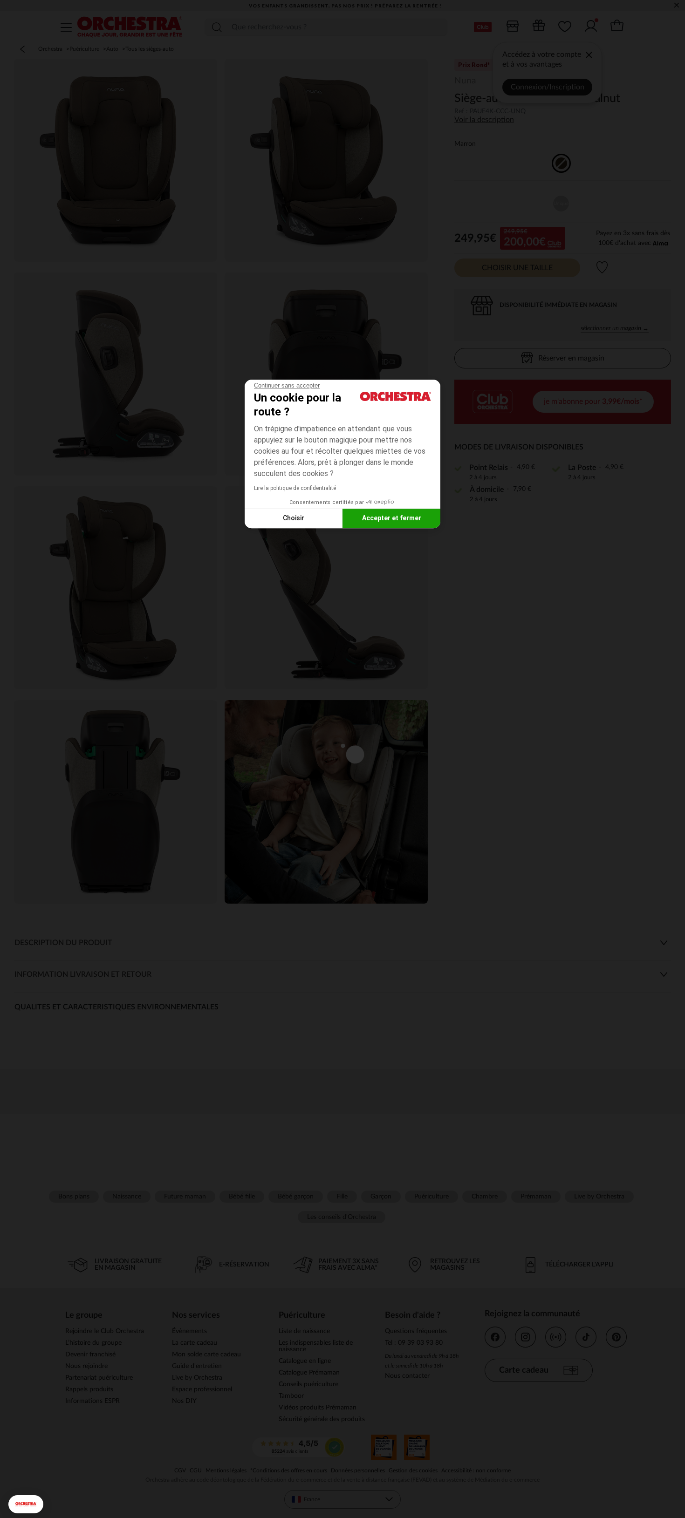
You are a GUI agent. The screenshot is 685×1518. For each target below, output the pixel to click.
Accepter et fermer (391, 518)
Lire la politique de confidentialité (295, 488)
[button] (25, 1504)
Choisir (293, 518)
